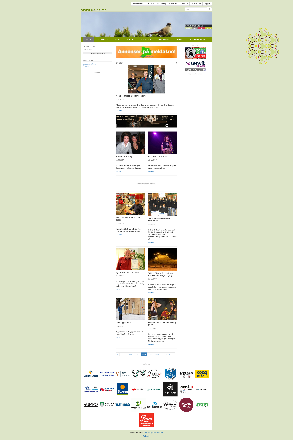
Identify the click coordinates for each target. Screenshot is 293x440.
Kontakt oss (184, 4)
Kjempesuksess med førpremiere (131, 95)
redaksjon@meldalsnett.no (153, 432)
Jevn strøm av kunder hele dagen (128, 218)
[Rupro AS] (91, 404)
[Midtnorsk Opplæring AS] (171, 373)
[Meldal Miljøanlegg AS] (202, 404)
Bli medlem (173, 4)
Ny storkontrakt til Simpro (127, 272)
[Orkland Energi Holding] (91, 373)
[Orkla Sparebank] (139, 404)
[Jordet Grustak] (107, 373)
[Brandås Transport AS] (107, 389)
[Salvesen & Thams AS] (171, 389)
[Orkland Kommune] (107, 404)
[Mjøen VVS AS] (186, 373)
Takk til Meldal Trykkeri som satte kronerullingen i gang (160, 274)
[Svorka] (123, 389)
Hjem (88, 39)
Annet (179, 39)
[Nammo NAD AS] (123, 404)
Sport (118, 39)
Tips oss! (150, 4)
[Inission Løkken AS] (202, 389)
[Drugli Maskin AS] (155, 404)
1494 (150, 354)
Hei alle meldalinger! (125, 156)
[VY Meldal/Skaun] (139, 373)
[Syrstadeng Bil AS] (91, 389)
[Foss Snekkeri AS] (155, 373)
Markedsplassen (138, 4)
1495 (157, 354)
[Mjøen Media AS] (186, 404)
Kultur (130, 39)
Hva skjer (87, 50)
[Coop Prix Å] (202, 373)
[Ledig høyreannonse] (195, 74)
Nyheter (119, 63)
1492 (137, 354)
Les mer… (119, 111)
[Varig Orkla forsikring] (123, 373)
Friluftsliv (146, 39)
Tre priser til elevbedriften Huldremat (159, 219)
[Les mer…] (146, 79)
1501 (168, 354)
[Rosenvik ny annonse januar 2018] (195, 65)
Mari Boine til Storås (157, 156)
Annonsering (161, 4)
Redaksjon (146, 436)
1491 (131, 354)
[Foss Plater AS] (139, 389)
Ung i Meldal (164, 39)
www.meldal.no (93, 10)
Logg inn (207, 4)
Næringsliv (103, 39)
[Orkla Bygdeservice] (155, 389)
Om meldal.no (196, 4)
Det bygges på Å (123, 322)
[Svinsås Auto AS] (186, 389)
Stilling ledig (89, 46)
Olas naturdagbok (198, 39)
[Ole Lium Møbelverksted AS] (146, 420)
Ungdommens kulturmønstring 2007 (162, 323)
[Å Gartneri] (171, 404)
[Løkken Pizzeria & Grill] (195, 53)
